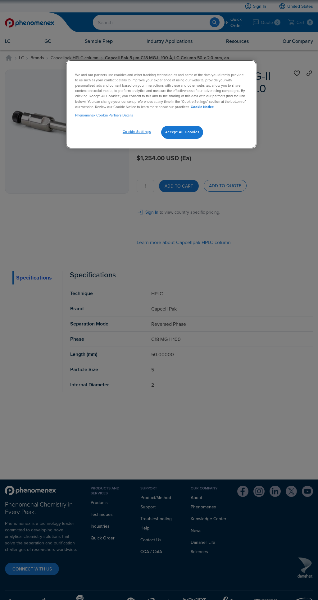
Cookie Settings (137, 131)
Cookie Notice (202, 106)
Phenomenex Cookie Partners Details (104, 115)
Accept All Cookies (182, 132)
